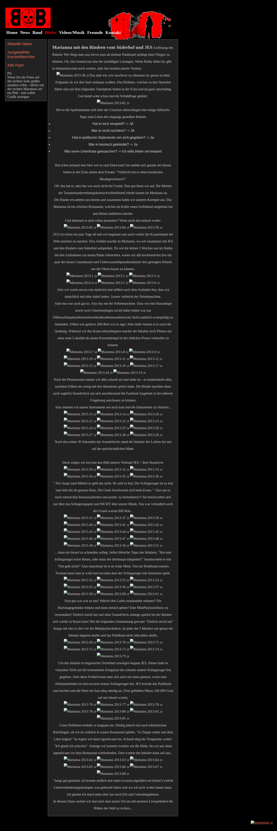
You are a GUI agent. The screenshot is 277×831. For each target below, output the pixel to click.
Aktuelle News (19, 44)
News (25, 32)
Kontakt (113, 32)
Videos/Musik (72, 32)
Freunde (95, 32)
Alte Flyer (15, 65)
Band (37, 32)
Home (12, 32)
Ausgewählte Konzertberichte (21, 54)
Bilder (50, 32)
